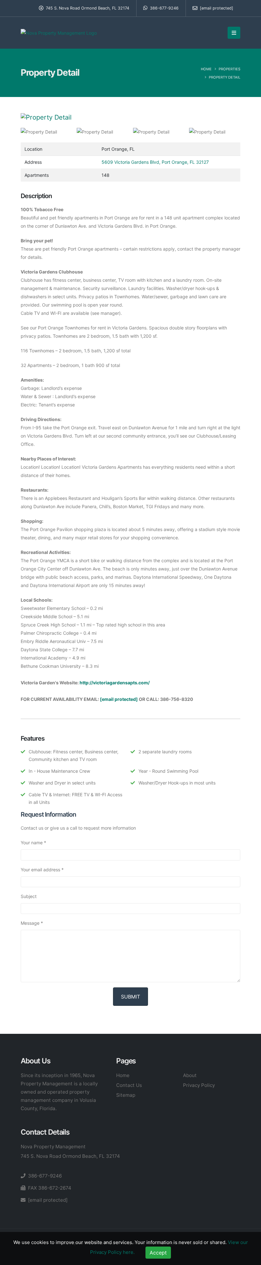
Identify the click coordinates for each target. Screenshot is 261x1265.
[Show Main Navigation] (234, 33)
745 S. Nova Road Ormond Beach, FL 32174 (70, 1156)
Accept (158, 1252)
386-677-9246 (164, 8)
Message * (32, 923)
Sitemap (125, 1095)
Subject (29, 896)
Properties (229, 69)
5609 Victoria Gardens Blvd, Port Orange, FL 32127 (155, 162)
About (190, 1075)
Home (206, 69)
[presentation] (20, 117)
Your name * (33, 842)
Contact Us (129, 1085)
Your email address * (42, 869)
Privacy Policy (199, 1085)
